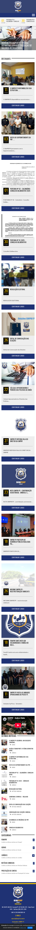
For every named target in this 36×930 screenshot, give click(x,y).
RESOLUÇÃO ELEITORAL (17, 289)
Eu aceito (30, 927)
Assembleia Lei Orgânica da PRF (19, 820)
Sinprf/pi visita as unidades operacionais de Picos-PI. (20, 693)
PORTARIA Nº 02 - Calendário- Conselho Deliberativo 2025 (20, 190)
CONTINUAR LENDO (18, 105)
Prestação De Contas (17, 871)
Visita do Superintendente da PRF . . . (20, 138)
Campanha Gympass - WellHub (18, 797)
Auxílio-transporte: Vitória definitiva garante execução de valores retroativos (16, 45)
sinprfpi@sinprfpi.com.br (18, 918)
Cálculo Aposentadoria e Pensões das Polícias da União (21, 389)
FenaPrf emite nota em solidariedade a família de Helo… (19, 642)
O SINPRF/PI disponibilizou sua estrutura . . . (21, 89)
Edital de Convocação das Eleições (19, 339)
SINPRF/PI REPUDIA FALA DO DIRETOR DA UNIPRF (19, 440)
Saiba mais (23, 927)
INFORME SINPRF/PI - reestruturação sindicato (19, 590)
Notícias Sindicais (17, 863)
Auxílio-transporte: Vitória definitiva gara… (21, 749)
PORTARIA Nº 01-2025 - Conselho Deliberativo (18, 241)
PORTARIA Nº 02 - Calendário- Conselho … (12, 21)
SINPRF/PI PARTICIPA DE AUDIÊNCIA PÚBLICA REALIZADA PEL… (20, 541)
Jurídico (4, 40)
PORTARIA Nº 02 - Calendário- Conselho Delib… (21, 773)
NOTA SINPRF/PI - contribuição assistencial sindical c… (21, 491)
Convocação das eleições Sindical (19, 812)
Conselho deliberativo (16, 827)
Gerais (17, 847)
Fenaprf (17, 840)
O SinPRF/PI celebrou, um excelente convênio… (20, 741)
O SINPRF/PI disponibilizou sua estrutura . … (18, 758)
